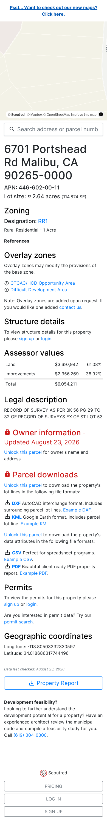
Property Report (53, 683)
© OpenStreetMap (56, 114)
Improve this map (84, 114)
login (46, 338)
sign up (26, 338)
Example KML (35, 523)
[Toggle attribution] (101, 114)
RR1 (43, 221)
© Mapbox (35, 114)
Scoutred (57, 772)
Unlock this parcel (23, 452)
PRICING (53, 786)
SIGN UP (54, 811)
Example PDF (33, 573)
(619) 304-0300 (30, 735)
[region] (53, 70)
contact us (70, 307)
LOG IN (53, 799)
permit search (18, 622)
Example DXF (77, 510)
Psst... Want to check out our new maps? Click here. (53, 11)
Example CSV (18, 559)
